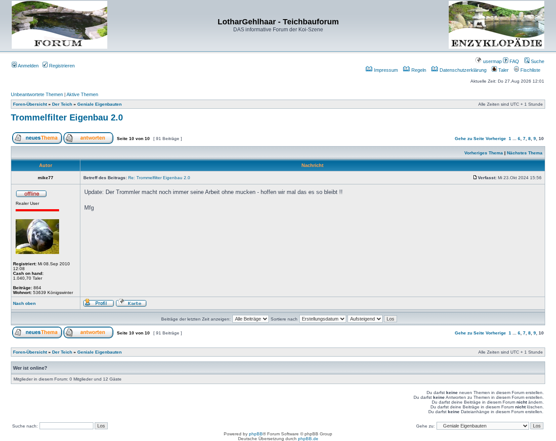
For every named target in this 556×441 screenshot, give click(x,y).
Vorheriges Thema (483, 152)
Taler (503, 70)
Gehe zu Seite (469, 138)
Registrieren (61, 65)
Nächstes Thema (525, 152)
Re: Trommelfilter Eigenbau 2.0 (159, 177)
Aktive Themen (82, 94)
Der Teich (62, 104)
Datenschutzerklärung (462, 70)
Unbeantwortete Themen (37, 94)
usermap (492, 61)
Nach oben (24, 303)
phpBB (256, 433)
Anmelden (28, 65)
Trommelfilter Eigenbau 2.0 (67, 117)
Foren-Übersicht (30, 104)
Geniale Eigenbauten (99, 104)
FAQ (513, 61)
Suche (537, 61)
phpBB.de (308, 438)
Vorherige (496, 138)
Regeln (418, 70)
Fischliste (529, 70)
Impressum (385, 70)
